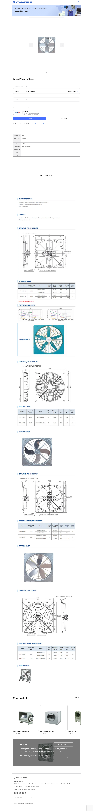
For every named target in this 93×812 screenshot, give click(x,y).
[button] (88, 796)
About (15, 789)
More (75, 697)
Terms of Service (22, 789)
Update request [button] (37, 124)
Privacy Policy (31, 789)
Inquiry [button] (30, 118)
